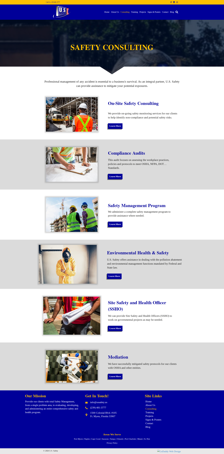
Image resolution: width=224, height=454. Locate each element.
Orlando (120, 439)
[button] (115, 126)
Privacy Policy (112, 443)
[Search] (176, 12)
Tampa (112, 439)
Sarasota (105, 439)
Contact (165, 12)
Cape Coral (95, 439)
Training (134, 12)
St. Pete (147, 439)
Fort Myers (78, 439)
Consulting (125, 12)
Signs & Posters (154, 12)
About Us (115, 12)
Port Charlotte (130, 439)
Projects (142, 12)
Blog (172, 12)
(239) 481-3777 (98, 407)
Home (106, 12)
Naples (87, 439)
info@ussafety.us (98, 402)
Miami (140, 439)
